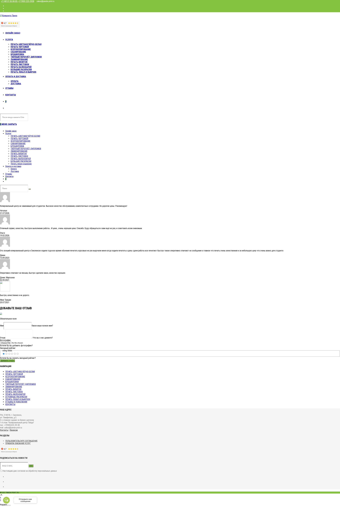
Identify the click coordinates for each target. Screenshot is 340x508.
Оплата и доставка (13, 166)
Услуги (8, 133)
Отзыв (2, 337)
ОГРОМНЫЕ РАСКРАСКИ (16, 397)
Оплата (14, 169)
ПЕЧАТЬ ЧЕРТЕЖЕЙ (19, 138)
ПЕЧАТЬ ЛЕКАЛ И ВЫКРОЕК (17, 399)
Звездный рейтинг (8, 348)
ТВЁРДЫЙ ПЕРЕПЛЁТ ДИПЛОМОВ (26, 148)
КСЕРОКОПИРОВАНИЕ (20, 141)
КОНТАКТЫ (10, 404)
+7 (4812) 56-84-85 (9, 1)
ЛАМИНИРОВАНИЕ (19, 151)
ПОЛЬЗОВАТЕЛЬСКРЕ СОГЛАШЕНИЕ (21, 441)
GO (31, 466)
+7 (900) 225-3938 (26, 1)
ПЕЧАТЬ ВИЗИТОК (19, 153)
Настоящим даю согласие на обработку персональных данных (30, 471)
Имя (2, 325)
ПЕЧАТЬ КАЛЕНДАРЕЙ (21, 158)
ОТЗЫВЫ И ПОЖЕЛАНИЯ (16, 402)
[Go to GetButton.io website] (6, 505)
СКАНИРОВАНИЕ (18, 143)
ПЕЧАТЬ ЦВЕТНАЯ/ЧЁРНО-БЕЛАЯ (25, 136)
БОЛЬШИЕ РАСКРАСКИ (21, 161)
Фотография (5, 340)
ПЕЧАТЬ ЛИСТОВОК (19, 156)
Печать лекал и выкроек (21, 164)
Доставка (15, 171)
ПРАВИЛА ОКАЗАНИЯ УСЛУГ (18, 443)
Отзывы (8, 174)
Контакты (9, 176)
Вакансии (14, 430)
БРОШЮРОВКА (17, 146)
